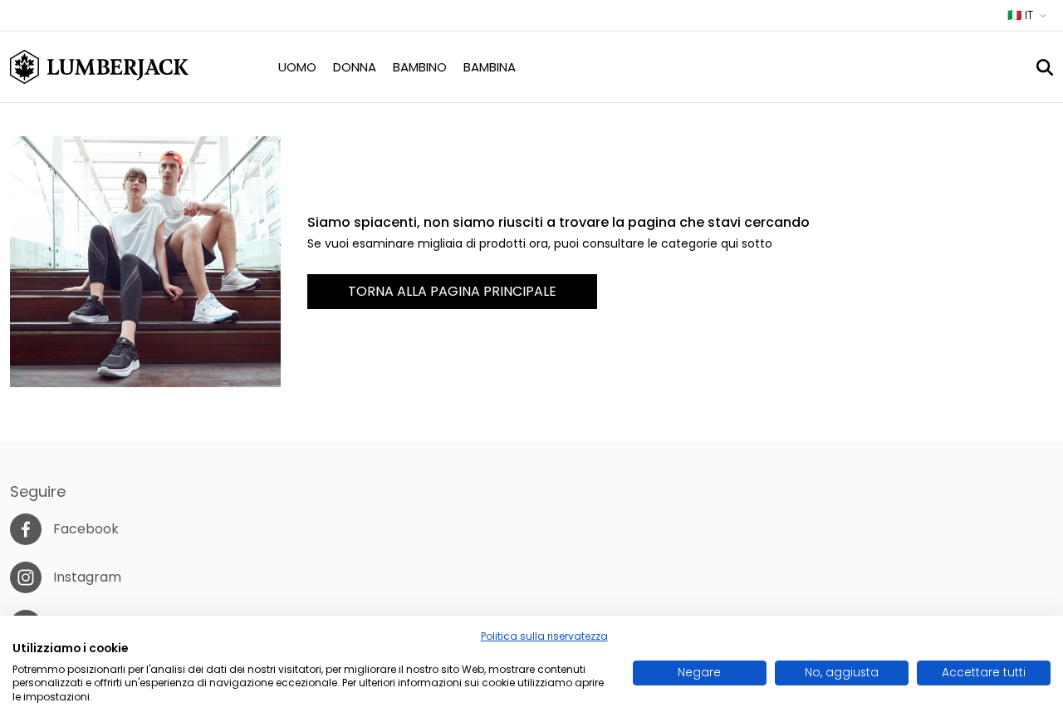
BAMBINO (420, 67)
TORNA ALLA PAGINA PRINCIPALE (452, 291)
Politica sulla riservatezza (544, 636)
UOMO (297, 67)
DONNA (354, 67)
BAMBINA (489, 67)
